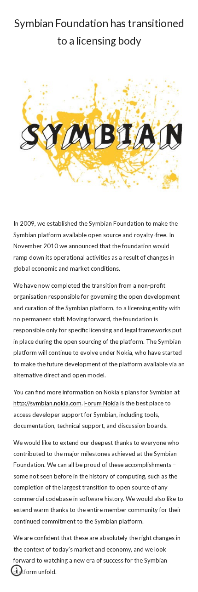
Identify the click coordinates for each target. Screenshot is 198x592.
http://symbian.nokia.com (47, 403)
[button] (17, 574)
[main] (99, 32)
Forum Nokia (101, 403)
